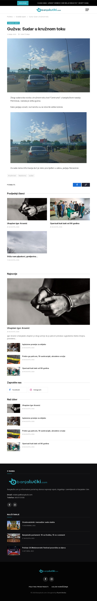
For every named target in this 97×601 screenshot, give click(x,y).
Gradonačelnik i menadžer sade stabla (38, 522)
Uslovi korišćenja (60, 587)
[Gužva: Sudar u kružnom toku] (48, 65)
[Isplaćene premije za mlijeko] (13, 347)
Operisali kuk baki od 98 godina (64, 223)
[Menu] (87, 10)
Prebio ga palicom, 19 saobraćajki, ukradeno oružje (43, 356)
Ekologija (22, 3)
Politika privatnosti (39, 587)
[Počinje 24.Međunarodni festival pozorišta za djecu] (13, 550)
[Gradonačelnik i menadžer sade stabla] (13, 525)
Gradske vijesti (13, 23)
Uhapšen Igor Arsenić (17, 223)
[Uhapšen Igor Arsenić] (27, 209)
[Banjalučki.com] (48, 10)
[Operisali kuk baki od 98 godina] (70, 209)
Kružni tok (12, 176)
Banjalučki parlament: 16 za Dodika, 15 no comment (43, 535)
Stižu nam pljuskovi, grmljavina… (22, 256)
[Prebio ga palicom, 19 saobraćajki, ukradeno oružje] (13, 359)
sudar (31, 176)
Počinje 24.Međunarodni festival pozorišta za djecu (44, 548)
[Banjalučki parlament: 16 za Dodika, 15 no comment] (13, 538)
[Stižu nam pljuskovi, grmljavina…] (27, 242)
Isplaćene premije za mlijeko (34, 344)
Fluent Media (61, 593)
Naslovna (22, 176)
